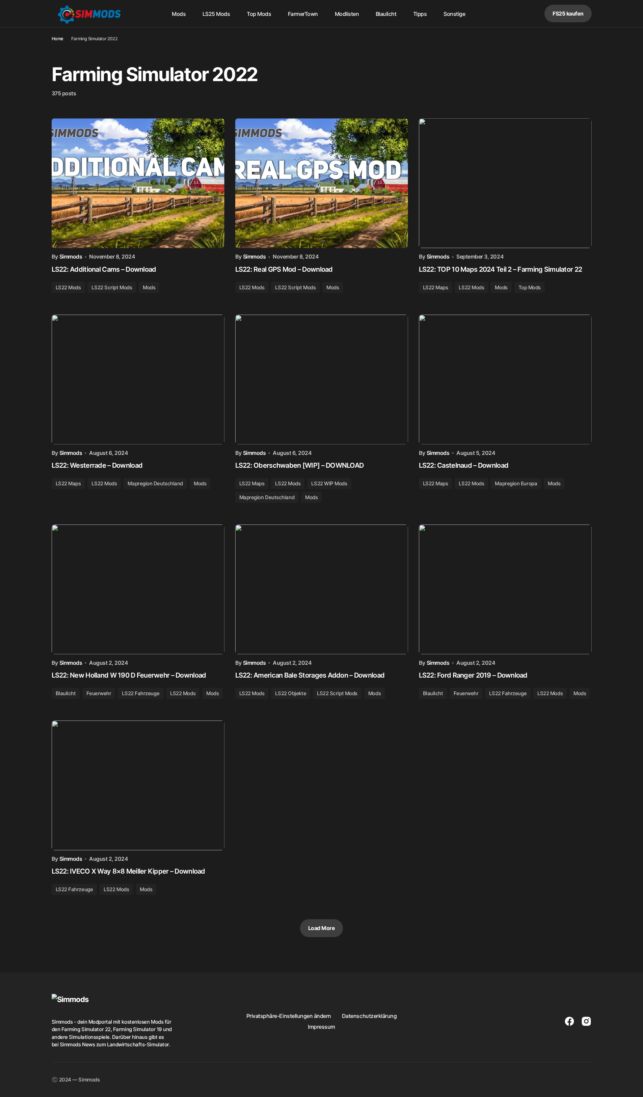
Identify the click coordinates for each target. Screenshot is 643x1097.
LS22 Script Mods (111, 287)
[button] (514, 13)
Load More (321, 928)
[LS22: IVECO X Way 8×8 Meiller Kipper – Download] (138, 785)
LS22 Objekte (290, 693)
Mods (149, 287)
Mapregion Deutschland (155, 483)
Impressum (321, 1026)
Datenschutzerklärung (369, 1016)
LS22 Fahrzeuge (140, 693)
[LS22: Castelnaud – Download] (505, 379)
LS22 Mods (68, 287)
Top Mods (529, 287)
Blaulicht (66, 693)
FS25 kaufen (568, 13)
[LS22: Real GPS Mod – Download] (321, 183)
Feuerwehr (98, 693)
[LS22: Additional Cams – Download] (138, 183)
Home (57, 38)
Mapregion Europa (516, 483)
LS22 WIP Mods (329, 483)
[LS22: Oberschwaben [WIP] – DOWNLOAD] (321, 379)
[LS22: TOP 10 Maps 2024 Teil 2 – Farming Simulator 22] (505, 183)
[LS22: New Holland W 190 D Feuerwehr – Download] (138, 589)
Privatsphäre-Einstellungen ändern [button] (288, 1016)
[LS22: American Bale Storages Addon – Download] (321, 589)
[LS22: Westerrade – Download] (138, 379)
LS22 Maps (435, 287)
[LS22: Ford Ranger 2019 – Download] (505, 589)
